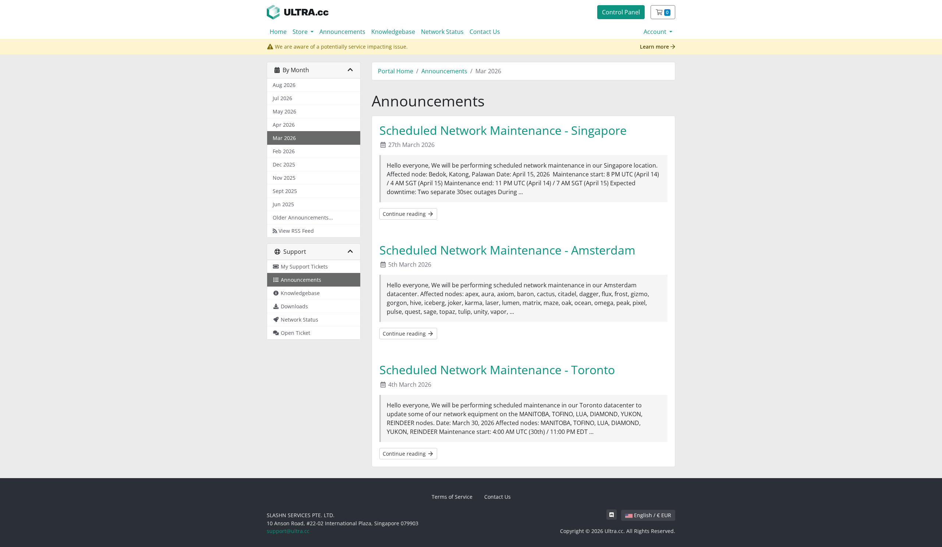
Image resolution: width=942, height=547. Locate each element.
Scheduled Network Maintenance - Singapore (503, 130)
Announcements (342, 32)
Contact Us (485, 32)
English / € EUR (652, 515)
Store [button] (301, 32)
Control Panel (621, 12)
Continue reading (405, 213)
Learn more (655, 46)
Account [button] (656, 32)
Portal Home (395, 71)
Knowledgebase (393, 32)
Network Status (442, 32)
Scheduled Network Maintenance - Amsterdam (507, 250)
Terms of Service (452, 496)
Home (278, 32)
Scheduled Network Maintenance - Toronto (497, 370)
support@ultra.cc (288, 530)
